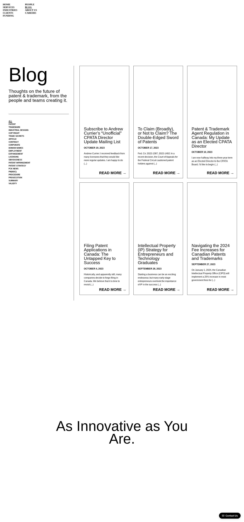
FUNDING (8, 16)
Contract (15, 145)
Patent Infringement (22, 169)
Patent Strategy (20, 172)
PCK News (15, 175)
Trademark (16, 128)
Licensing (15, 162)
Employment (17, 155)
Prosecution (17, 186)
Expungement (17, 158)
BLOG (28, 7)
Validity (14, 192)
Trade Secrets (18, 138)
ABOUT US (31, 10)
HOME (6, 4)
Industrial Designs (21, 131)
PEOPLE (29, 4)
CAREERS (30, 13)
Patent (13, 125)
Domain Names (18, 152)
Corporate (16, 148)
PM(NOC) (13, 179)
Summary (14, 189)
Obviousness (17, 165)
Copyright (15, 135)
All (11, 121)
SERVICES (8, 7)
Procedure (16, 182)
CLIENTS (8, 13)
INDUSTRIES (10, 10)
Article (14, 142)
